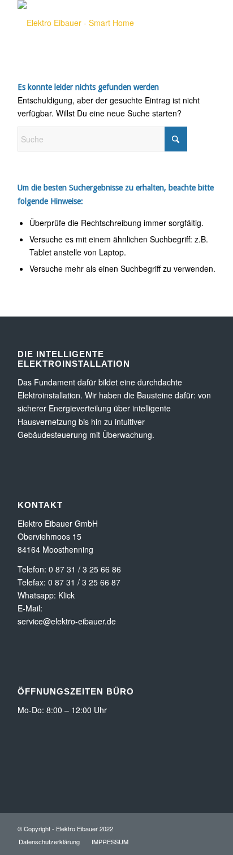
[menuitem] (199, 22)
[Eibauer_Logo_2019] (97, 22)
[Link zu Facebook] (207, 827)
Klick (66, 595)
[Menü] (199, 22)
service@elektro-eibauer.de (67, 621)
